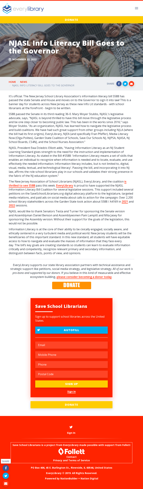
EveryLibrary (64, 185)
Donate (71, 20)
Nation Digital (89, 478)
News (23, 82)
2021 (125, 201)
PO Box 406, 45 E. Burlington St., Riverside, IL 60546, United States (71, 467)
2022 (12, 205)
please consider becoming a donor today (84, 277)
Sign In (71, 391)
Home (12, 82)
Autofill (71, 330)
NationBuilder (69, 478)
